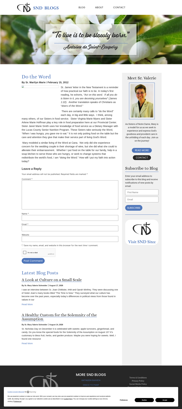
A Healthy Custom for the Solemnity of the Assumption (59, 317)
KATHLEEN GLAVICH (91, 380)
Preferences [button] (17, 401)
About (99, 7)
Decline (144, 400)
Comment (27, 179)
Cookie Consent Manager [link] (16, 392)
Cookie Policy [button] (68, 399)
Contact (119, 7)
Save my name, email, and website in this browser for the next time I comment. (61, 245)
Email (25, 224)
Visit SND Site (141, 241)
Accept (165, 400)
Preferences (124, 400)
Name (25, 214)
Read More (27, 304)
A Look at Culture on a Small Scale (52, 279)
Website (25, 235)
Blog (81, 7)
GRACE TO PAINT (91, 385)
